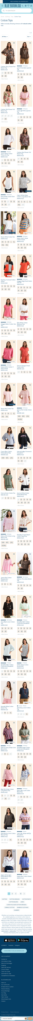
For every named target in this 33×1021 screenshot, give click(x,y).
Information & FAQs (6, 961)
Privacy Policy (4, 1012)
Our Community (5, 984)
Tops (12, 16)
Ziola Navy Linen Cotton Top (24, 708)
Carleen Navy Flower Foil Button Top (8, 67)
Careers (3, 1001)
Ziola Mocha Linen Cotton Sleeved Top (8, 834)
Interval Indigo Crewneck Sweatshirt (24, 452)
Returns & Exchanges (6, 963)
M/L (23, 416)
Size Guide (4, 995)
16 (11, 73)
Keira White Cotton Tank (8, 196)
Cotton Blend (13, 902)
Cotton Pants (26, 899)
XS (18, 201)
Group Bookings (5, 990)
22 (9, 163)
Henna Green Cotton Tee (8, 493)
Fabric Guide (4, 997)
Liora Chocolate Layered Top (24, 68)
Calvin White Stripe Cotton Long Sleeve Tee (24, 196)
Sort (28, 36)
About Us (3, 982)
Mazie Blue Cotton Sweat (24, 876)
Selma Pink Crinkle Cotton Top (24, 410)
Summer (16, 910)
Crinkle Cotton (9, 907)
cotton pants (4, 931)
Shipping (3, 965)
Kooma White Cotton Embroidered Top (23, 493)
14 (8, 73)
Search (2, 10)
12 (5, 73)
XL (30, 201)
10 (2, 73)
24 (28, 502)
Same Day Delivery (6, 967)
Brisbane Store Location (7, 986)
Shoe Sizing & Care (6, 999)
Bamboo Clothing (22, 907)
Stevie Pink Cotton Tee (7, 408)
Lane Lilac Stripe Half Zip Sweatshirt (24, 834)
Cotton (4, 899)
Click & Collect (5, 969)
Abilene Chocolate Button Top (24, 579)
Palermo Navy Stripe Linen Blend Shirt (8, 748)
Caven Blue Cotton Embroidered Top (6, 452)
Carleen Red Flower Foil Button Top (24, 153)
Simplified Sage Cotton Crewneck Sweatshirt (23, 748)
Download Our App (6, 973)
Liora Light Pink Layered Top (23, 111)
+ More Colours (4, 78)
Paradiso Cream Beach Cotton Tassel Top (23, 535)
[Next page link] (24, 893)
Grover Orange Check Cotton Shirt (23, 366)
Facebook (10, 945)
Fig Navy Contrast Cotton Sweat (8, 280)
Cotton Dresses (15, 899)
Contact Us (4, 959)
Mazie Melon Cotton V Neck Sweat (7, 367)
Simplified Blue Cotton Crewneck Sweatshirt (7, 665)
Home (2, 16)
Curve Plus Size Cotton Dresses (16, 904)
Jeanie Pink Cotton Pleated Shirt (6, 578)
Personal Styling (5, 988)
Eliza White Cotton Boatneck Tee (22, 323)
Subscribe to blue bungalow (14, 950)
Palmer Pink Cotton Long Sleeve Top (8, 536)
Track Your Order (5, 971)
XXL (19, 204)
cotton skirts (13, 931)
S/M (19, 416)
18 (2, 76)
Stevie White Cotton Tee (8, 237)
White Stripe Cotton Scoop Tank (22, 665)
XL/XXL (20, 419)
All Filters (4, 36)
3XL (23, 204)
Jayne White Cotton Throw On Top (6, 154)
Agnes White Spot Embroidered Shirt (6, 875)
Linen (22, 902)
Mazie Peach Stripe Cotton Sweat (22, 239)
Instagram (17, 945)
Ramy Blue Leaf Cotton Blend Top (23, 791)
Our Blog (3, 992)
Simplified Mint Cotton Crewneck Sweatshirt (23, 622)
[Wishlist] (28, 5)
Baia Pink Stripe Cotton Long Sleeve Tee (7, 790)
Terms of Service (14, 1012)
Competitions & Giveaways (8, 975)
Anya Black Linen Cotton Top (8, 622)
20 (5, 76)
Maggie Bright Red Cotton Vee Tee (24, 281)
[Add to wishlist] (14, 43)
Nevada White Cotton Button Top (7, 707)
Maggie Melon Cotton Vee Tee (8, 324)
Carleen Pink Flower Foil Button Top (8, 110)
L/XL (27, 416)
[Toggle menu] (2, 5)
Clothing (7, 16)
